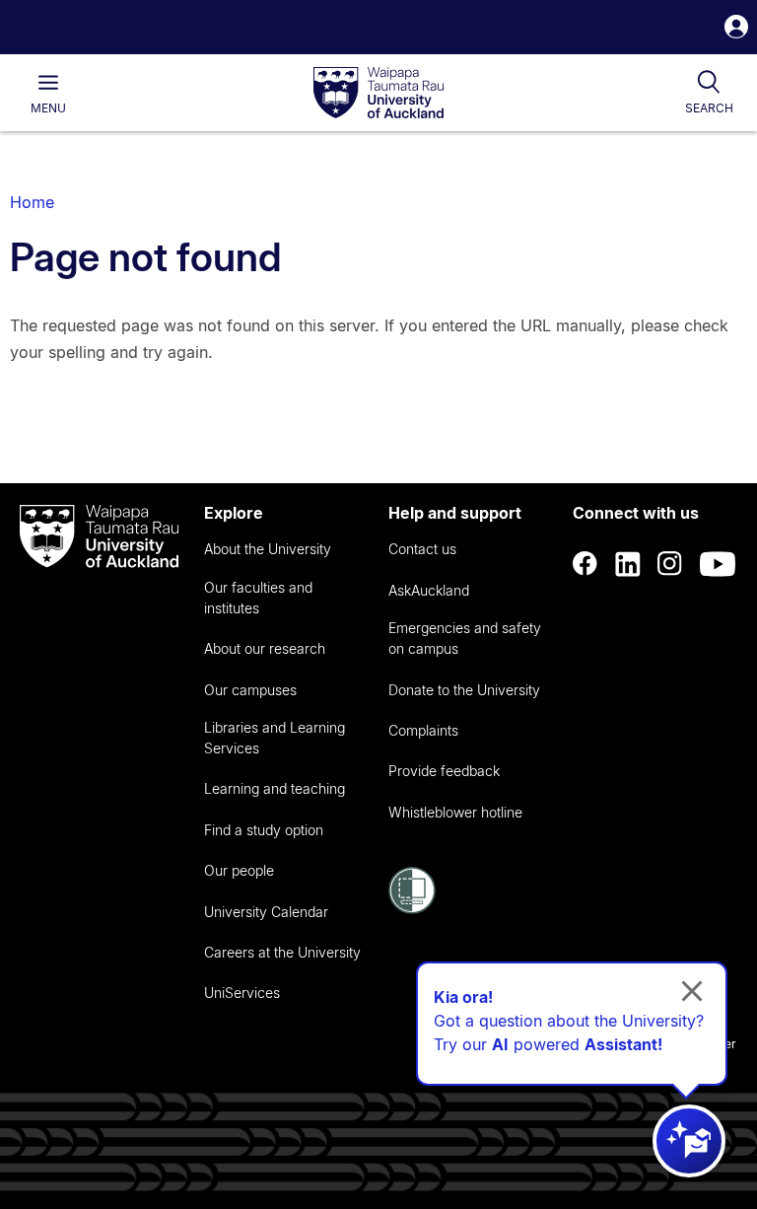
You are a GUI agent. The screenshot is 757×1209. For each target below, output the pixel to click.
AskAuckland (428, 590)
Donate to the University (464, 689)
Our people (239, 870)
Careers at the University (282, 952)
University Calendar (266, 911)
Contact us (422, 548)
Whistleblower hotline (455, 812)
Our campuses (250, 689)
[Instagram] (670, 564)
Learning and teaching (274, 788)
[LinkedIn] (628, 564)
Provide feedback (444, 770)
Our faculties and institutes (258, 597)
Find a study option (263, 829)
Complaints (423, 730)
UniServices (242, 992)
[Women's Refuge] (412, 908)
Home (32, 202)
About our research (264, 648)
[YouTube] (717, 564)
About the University (267, 548)
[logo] (378, 93)
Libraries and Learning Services (274, 737)
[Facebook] (585, 564)
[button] (736, 29)
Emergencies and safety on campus (464, 638)
